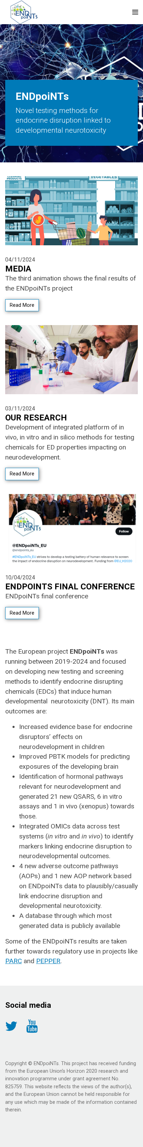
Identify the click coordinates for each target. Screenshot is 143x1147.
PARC (13, 961)
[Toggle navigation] (135, 12)
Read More (22, 305)
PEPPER (48, 961)
